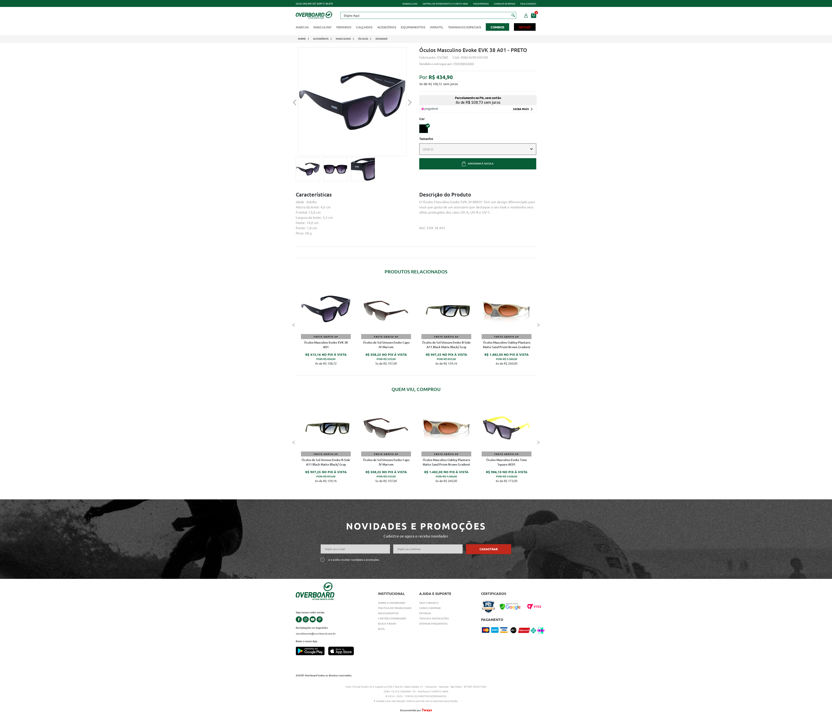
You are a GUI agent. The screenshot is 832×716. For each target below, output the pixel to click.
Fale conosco (528, 3)
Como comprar (430, 608)
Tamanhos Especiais (464, 27)
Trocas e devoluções (434, 618)
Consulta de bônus (504, 3)
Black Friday (387, 623)
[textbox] (428, 15)
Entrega (425, 613)
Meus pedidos (481, 3)
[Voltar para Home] (314, 14)
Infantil (436, 27)
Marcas (302, 27)
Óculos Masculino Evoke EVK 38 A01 (506, 462)
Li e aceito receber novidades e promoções (353, 559)
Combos (497, 27)
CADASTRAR (488, 549)
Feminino (343, 27)
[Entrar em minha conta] (526, 15)
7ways (427, 710)
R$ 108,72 (435, 84)
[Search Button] (513, 15)
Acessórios (386, 27)
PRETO (423, 128)
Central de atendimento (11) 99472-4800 (445, 3)
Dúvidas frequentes (433, 623)
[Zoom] (308, 169)
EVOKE (442, 57)
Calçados (364, 27)
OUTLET (525, 27)
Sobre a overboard (391, 603)
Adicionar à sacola (481, 163)
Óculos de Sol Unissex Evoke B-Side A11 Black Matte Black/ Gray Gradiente (386, 345)
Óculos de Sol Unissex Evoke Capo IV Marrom (326, 344)
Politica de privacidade (394, 608)
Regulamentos (388, 613)
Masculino (322, 27)
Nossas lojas (409, 3)
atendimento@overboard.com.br (316, 633)
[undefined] (352, 101)
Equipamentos (413, 27)
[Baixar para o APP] (312, 651)
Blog (381, 629)
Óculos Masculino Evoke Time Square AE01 (506, 344)
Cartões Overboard (392, 618)
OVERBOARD (463, 64)
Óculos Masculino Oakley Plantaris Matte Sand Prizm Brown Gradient (446, 344)
